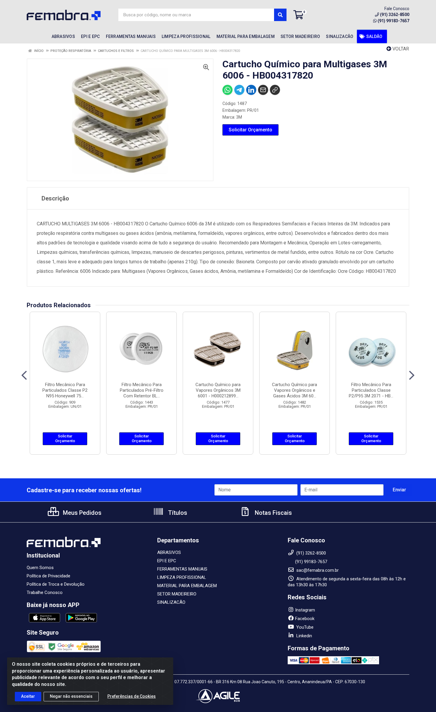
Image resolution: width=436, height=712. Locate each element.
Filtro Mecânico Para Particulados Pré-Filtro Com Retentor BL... (141, 390)
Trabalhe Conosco (45, 592)
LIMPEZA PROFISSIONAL (181, 577)
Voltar (400, 49)
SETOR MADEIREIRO (176, 594)
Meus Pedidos (81, 512)
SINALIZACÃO (171, 602)
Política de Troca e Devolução (56, 584)
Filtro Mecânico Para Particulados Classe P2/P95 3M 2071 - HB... (371, 390)
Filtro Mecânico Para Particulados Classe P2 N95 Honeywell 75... (64, 390)
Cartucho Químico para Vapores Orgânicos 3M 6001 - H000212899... (218, 390)
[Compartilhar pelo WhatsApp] (227, 90)
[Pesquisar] (280, 15)
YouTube (304, 627)
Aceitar (28, 696)
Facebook (304, 618)
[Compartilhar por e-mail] (263, 90)
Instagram (305, 610)
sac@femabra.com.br (317, 570)
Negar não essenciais (71, 696)
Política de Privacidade (48, 576)
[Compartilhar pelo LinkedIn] (251, 90)
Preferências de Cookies (131, 696)
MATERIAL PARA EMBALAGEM (187, 585)
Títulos (177, 512)
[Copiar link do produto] (275, 90)
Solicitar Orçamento (250, 130)
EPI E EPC (166, 560)
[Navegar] (24, 375)
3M (239, 117)
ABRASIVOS (169, 552)
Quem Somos (40, 567)
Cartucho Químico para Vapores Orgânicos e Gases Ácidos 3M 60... (294, 390)
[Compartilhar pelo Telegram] (239, 90)
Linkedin (303, 635)
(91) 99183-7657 (393, 20)
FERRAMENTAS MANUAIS (182, 569)
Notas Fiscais (272, 512)
